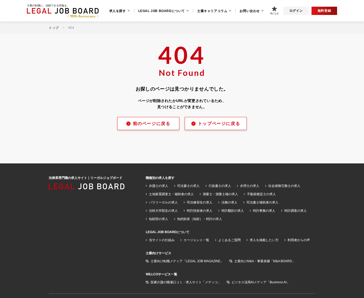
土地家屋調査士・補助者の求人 (171, 194)
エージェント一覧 (196, 240)
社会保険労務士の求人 (284, 186)
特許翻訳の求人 (232, 211)
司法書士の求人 (188, 186)
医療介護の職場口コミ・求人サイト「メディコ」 (186, 282)
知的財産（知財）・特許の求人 (199, 219)
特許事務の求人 (264, 211)
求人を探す (117, 11)
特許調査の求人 (295, 211)
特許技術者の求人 (199, 211)
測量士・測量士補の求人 (220, 194)
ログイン (296, 11)
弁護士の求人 (158, 186)
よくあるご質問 (229, 240)
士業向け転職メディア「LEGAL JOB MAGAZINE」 (187, 261)
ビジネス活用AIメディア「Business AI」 (261, 282)
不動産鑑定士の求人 (261, 194)
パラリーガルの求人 (163, 202)
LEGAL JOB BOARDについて (161, 11)
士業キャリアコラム (212, 11)
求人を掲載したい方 (264, 240)
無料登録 (324, 11)
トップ (54, 28)
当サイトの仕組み (162, 240)
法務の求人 (229, 202)
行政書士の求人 (220, 186)
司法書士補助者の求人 (262, 202)
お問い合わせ (250, 11)
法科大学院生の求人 (163, 211)
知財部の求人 (158, 219)
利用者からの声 (299, 240)
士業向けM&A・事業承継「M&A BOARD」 (264, 261)
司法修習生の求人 (199, 202)
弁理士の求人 (249, 186)
